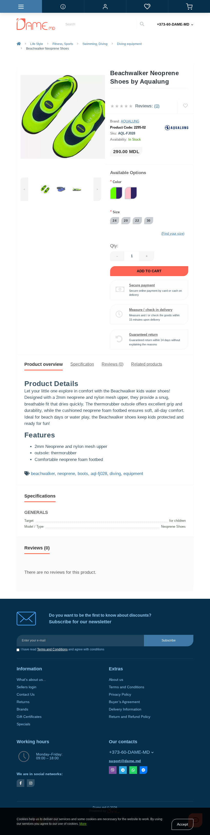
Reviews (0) (112, 364)
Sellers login (26, 687)
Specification (82, 364)
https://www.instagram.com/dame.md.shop (31, 783)
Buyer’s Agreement (124, 702)
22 (137, 220)
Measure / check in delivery (150, 310)
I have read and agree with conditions (62, 649)
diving (115, 473)
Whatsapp (133, 770)
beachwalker (43, 473)
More (83, 824)
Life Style (36, 44)
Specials (23, 724)
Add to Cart (149, 271)
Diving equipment (129, 44)
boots (83, 473)
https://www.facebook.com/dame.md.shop (20, 783)
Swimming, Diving (95, 44)
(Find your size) (172, 233)
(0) (157, 106)
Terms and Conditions (52, 649)
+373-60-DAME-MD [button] (129, 752)
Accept (182, 824)
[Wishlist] (185, 106)
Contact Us (26, 694)
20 (126, 220)
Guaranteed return (143, 334)
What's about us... (31, 680)
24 (115, 220)
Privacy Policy (120, 694)
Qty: (114, 245)
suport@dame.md (125, 761)
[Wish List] (147, 6)
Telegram (123, 770)
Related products (146, 364)
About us (116, 680)
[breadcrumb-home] (19, 44)
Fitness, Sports (62, 44)
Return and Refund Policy (129, 717)
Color (115, 181)
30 (149, 220)
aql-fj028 (99, 473)
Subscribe (169, 640)
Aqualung (130, 121)
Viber (113, 770)
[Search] (141, 24)
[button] (105, 6)
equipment (133, 473)
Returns (23, 702)
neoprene (66, 473)
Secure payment (142, 285)
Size (115, 212)
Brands (22, 709)
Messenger (143, 770)
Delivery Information (125, 709)
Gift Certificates (29, 717)
